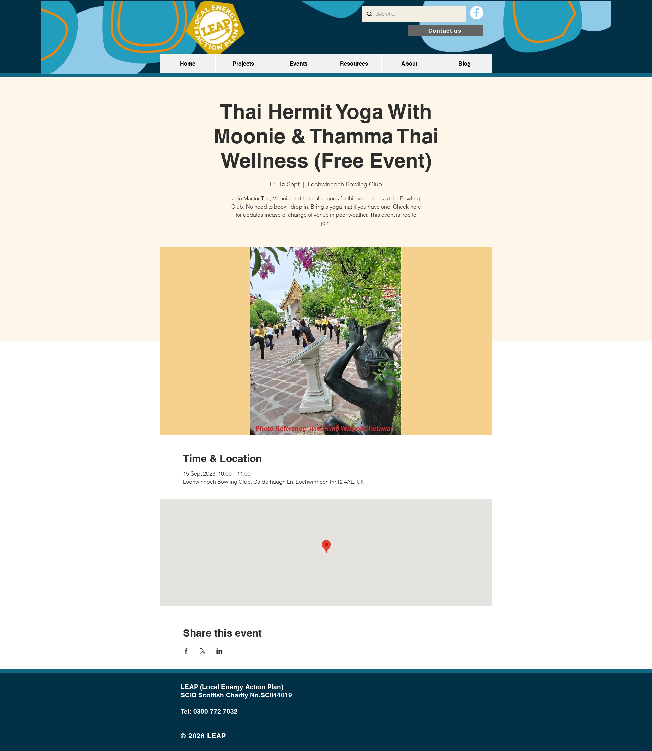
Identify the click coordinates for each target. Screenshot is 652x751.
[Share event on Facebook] (186, 651)
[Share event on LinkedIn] (219, 651)
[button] (243, 63)
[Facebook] (476, 12)
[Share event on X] (203, 651)
